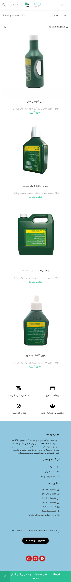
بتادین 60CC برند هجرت (36, 355)
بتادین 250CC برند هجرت (35, 186)
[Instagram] (35, 558)
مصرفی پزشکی (40, 108)
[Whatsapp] (29, 558)
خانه (67, 15)
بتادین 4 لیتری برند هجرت (35, 270)
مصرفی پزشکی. (19, 108)
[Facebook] (42, 558)
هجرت (30, 108)
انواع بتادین (53, 108)
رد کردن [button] (5, 576)
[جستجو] (4, 5)
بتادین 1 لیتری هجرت (35, 101)
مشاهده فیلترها (57, 26)
